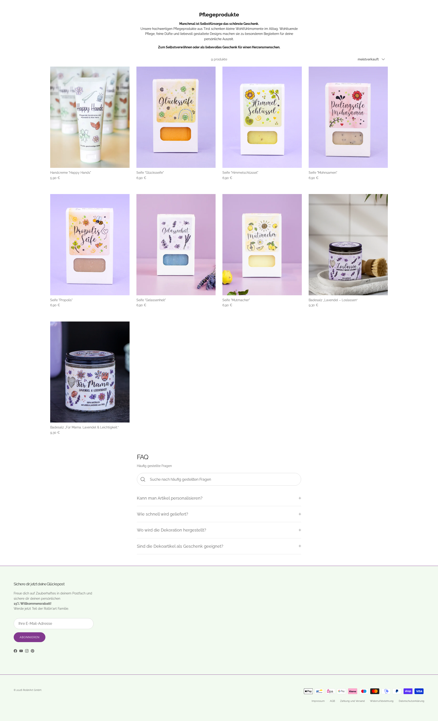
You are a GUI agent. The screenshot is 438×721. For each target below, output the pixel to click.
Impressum (318, 701)
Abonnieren (29, 637)
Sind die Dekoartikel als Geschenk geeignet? (180, 546)
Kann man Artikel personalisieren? (170, 498)
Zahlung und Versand (352, 701)
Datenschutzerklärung (411, 701)
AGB (332, 701)
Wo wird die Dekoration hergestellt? (171, 530)
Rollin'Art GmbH (32, 690)
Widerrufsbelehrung (382, 701)
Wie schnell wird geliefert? (162, 514)
